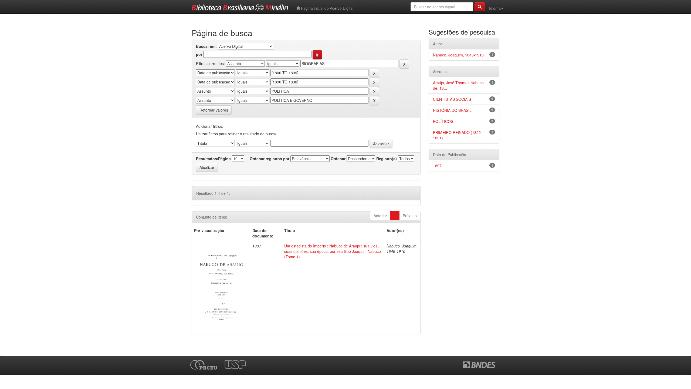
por (199, 54)
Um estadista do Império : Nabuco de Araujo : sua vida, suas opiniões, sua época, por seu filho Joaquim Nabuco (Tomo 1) (332, 251)
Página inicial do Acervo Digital (326, 8)
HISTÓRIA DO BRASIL (452, 110)
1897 (437, 165)
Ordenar (338, 158)
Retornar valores (213, 110)
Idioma (495, 8)
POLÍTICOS (443, 121)
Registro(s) (386, 158)
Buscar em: (206, 46)
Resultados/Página (213, 158)
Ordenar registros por (269, 158)
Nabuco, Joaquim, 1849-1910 (458, 55)
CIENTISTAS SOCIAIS (452, 99)
